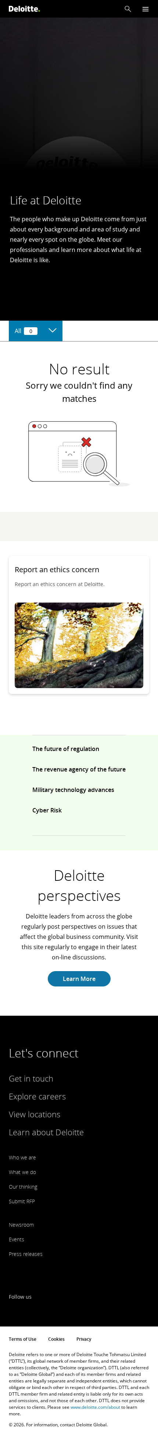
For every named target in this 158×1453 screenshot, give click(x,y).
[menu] (145, 9)
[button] (128, 8)
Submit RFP (22, 1201)
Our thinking (23, 1186)
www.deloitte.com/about (95, 1407)
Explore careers (37, 1096)
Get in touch (31, 1078)
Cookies (56, 1339)
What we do (22, 1172)
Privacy (83, 1339)
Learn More (79, 979)
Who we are (22, 1157)
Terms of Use (22, 1339)
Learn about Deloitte (46, 1131)
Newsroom (21, 1224)
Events (16, 1239)
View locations (34, 1114)
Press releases (26, 1253)
